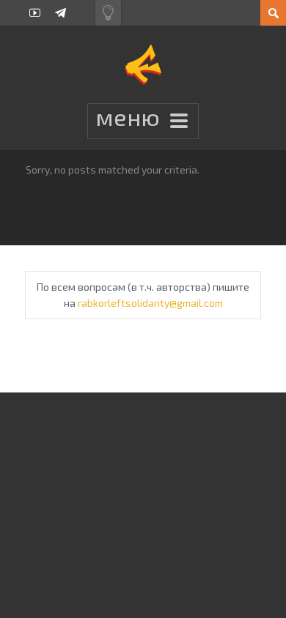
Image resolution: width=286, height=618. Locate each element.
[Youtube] (35, 13)
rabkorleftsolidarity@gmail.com (150, 303)
